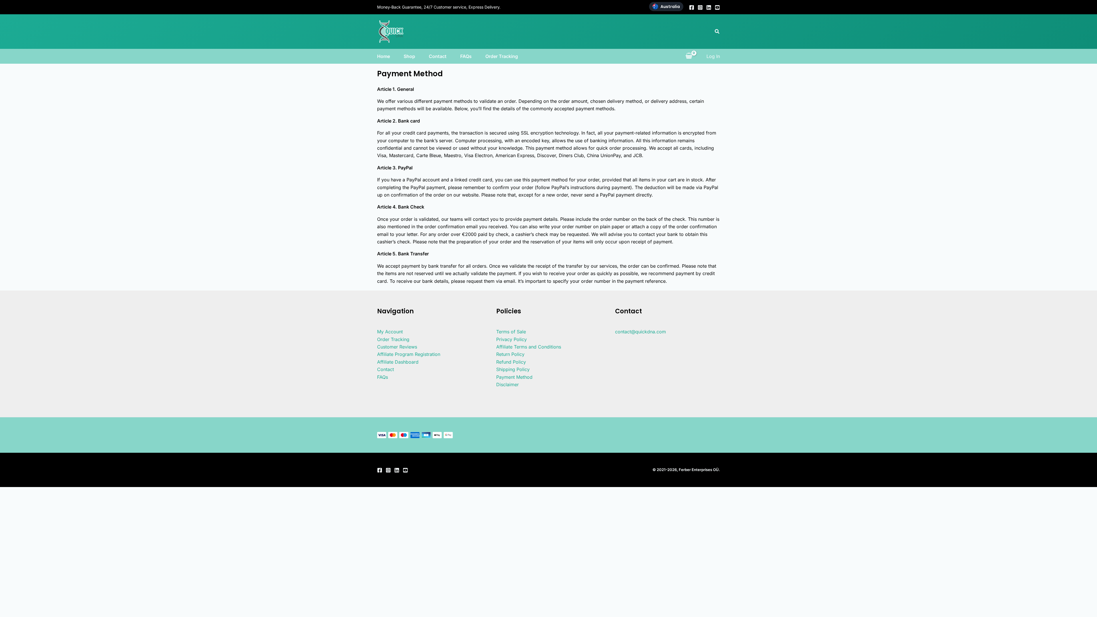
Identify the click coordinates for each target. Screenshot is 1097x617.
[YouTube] (717, 7)
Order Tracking (501, 56)
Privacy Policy (511, 339)
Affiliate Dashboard (398, 362)
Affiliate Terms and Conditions (528, 347)
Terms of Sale (511, 331)
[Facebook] (691, 7)
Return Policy (510, 354)
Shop (409, 56)
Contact (438, 56)
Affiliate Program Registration (408, 354)
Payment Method (514, 377)
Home (383, 56)
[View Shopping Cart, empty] (689, 56)
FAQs (466, 56)
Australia (670, 6)
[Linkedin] (708, 7)
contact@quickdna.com (640, 331)
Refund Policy (511, 362)
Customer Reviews (397, 347)
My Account (390, 331)
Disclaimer (507, 384)
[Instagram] (700, 7)
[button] (717, 31)
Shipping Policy (513, 369)
